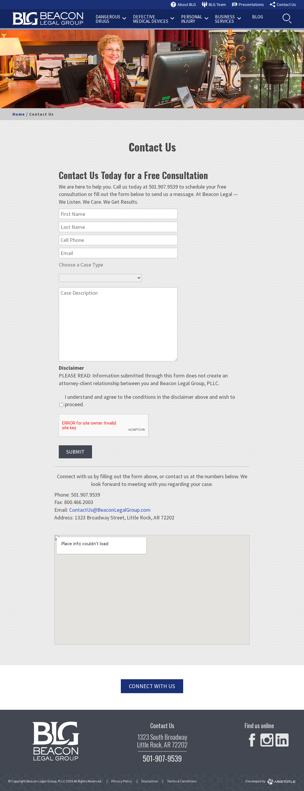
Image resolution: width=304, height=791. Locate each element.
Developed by (256, 781)
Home (18, 114)
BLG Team (217, 4)
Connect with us (152, 686)
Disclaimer (149, 781)
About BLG (187, 4)
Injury (191, 19)
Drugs (108, 19)
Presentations (251, 4)
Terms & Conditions (181, 781)
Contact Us (286, 4)
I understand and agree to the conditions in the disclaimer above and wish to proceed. (150, 400)
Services (225, 19)
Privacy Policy (121, 781)
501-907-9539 (162, 758)
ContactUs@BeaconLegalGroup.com (110, 509)
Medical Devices (150, 19)
